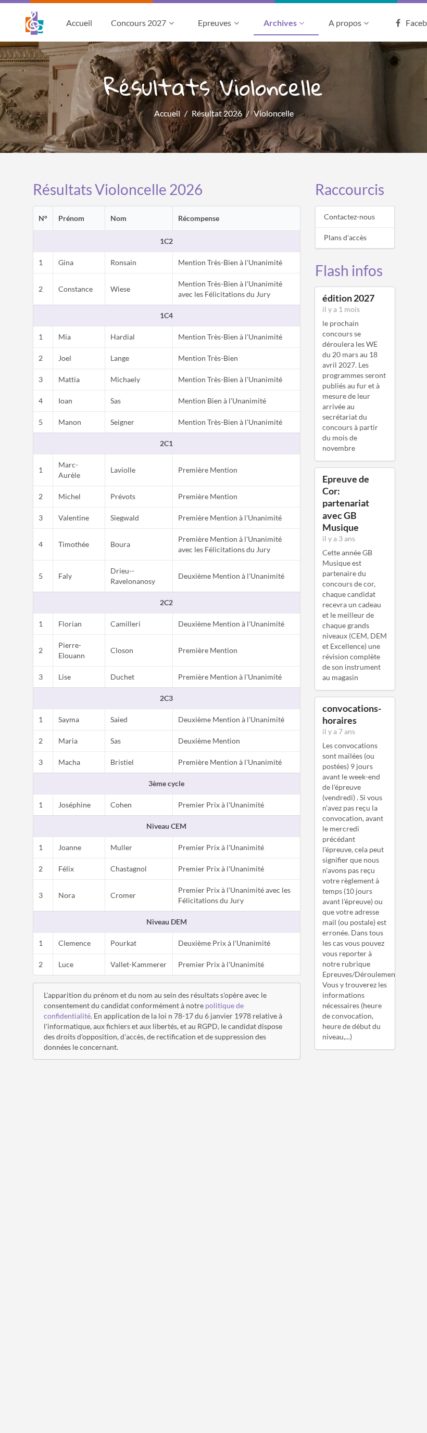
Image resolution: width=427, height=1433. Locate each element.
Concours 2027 (138, 23)
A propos (345, 23)
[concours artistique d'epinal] (41, 23)
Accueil (79, 23)
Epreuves (214, 23)
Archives (280, 23)
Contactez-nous (349, 216)
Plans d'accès (345, 237)
